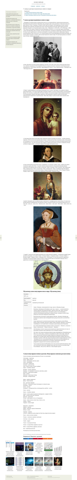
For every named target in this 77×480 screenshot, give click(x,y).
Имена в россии (43, 434)
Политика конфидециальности (31, 477)
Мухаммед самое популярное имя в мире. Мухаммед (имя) (37, 13)
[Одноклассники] (47, 438)
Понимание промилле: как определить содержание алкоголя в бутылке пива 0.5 (13, 43)
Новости (38, 6)
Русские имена (48, 434)
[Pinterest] (38, 438)
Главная (33, 6)
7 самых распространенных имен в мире (33, 12)
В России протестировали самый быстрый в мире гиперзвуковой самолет (13, 38)
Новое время (38, 2)
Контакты (28, 476)
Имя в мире (33, 434)
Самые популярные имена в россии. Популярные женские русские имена (40, 15)
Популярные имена (38, 434)
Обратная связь (50, 476)
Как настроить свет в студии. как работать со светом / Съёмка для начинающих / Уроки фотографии (13, 26)
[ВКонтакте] (28, 438)
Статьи (43, 6)
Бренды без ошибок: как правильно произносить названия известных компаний (13, 30)
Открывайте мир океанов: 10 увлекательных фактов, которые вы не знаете (13, 15)
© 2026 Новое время (9, 476)
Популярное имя (28, 434)
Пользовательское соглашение (34, 476)
